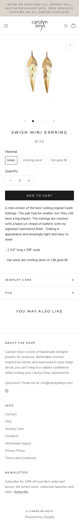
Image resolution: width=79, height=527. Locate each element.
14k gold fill (58, 160)
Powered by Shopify (39, 517)
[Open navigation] (6, 25)
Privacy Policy (15, 451)
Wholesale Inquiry (18, 443)
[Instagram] (6, 390)
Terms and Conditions (20, 458)
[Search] (66, 26)
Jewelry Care (18, 279)
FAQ (8, 292)
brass (11, 160)
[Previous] (25, 121)
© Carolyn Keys (39, 511)
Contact (11, 414)
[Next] (54, 121)
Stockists (11, 436)
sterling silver (32, 160)
